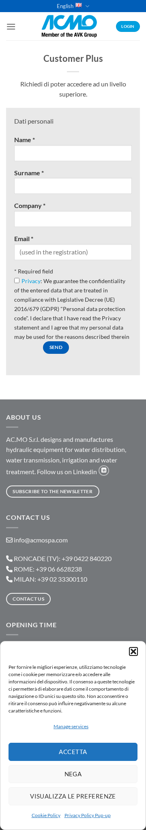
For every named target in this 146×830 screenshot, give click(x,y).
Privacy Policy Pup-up (87, 815)
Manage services (71, 726)
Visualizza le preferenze (73, 796)
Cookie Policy (46, 815)
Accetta (73, 751)
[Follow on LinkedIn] (104, 470)
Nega (73, 773)
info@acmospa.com (41, 540)
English (65, 6)
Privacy (31, 280)
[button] (133, 651)
